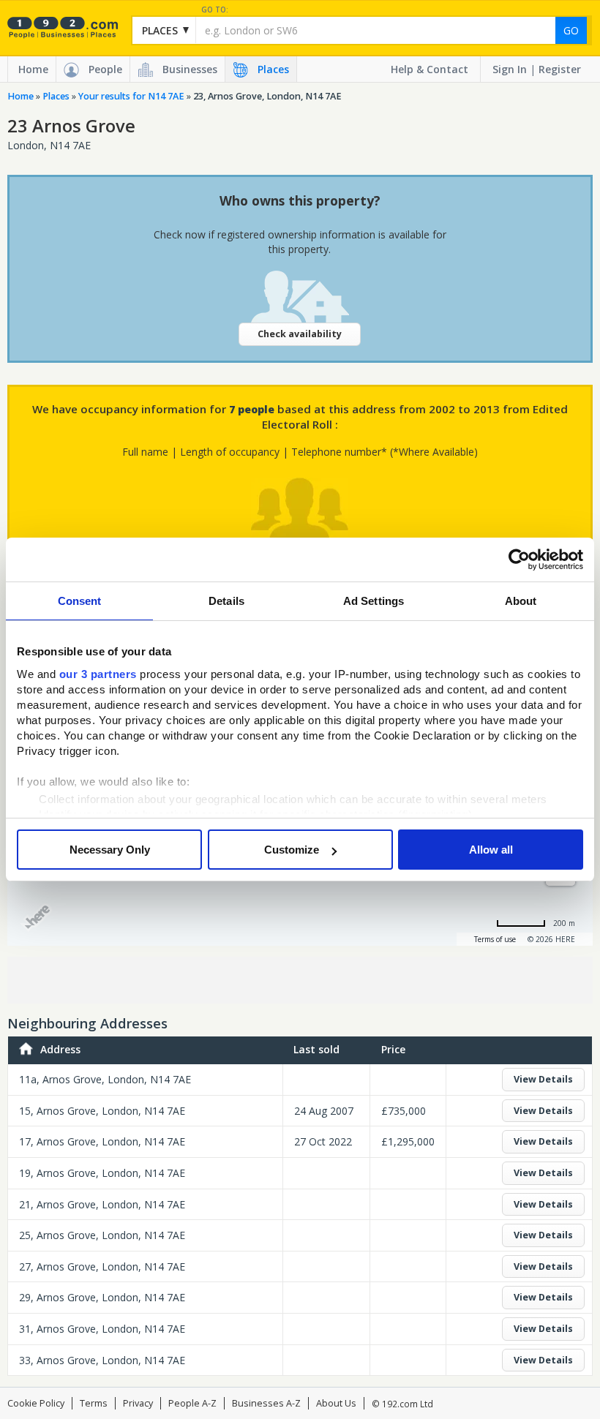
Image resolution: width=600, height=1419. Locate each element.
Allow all (491, 849)
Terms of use (495, 939)
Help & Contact (429, 69)
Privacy (138, 1403)
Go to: (214, 10)
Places (273, 69)
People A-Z (192, 1403)
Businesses (189, 69)
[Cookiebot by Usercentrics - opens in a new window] (519, 560)
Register (560, 69)
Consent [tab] (80, 601)
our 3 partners (98, 674)
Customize (291, 849)
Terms (94, 1403)
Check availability (300, 334)
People (105, 69)
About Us (336, 1403)
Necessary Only (110, 849)
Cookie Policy (35, 1403)
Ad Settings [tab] (373, 601)
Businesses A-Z (266, 1403)
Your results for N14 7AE (131, 96)
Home (33, 69)
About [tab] (521, 601)
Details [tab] (226, 601)
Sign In (509, 69)
